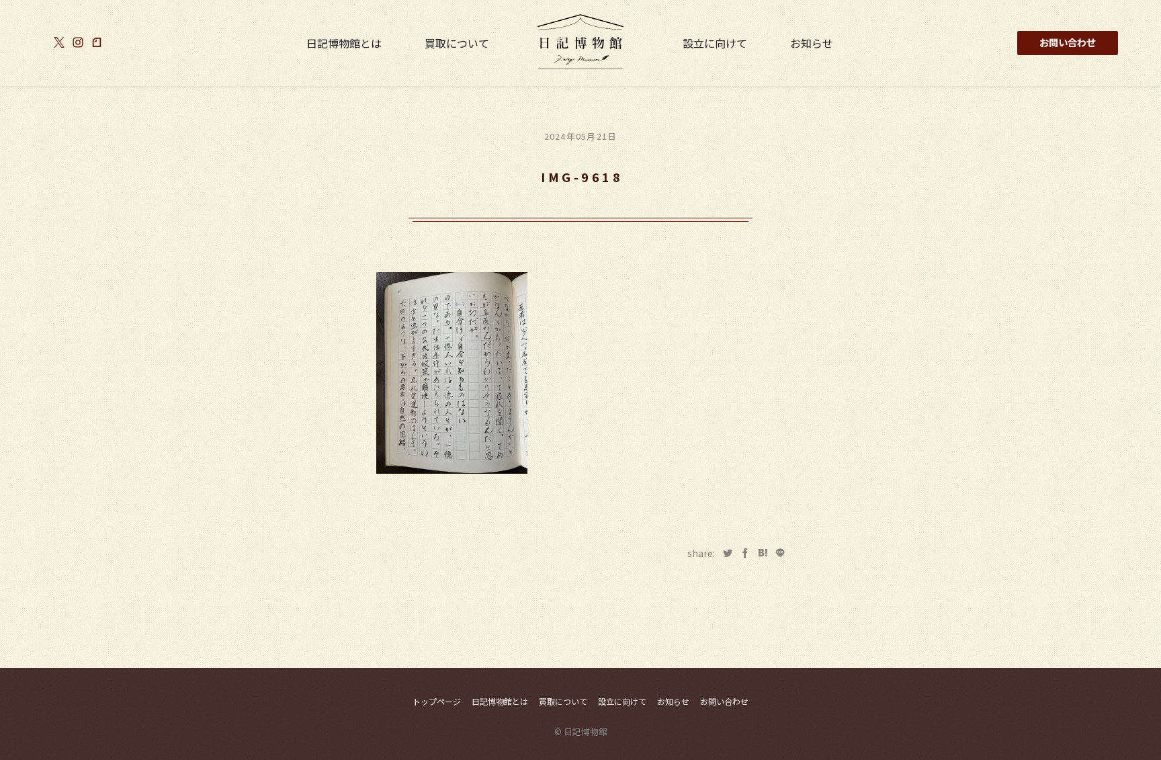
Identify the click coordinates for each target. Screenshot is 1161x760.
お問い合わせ (1067, 42)
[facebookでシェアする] (745, 553)
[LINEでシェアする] (780, 553)
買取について (457, 43)
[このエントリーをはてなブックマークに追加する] (762, 553)
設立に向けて (715, 43)
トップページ (437, 701)
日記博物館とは (344, 43)
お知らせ (811, 43)
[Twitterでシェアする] (727, 553)
